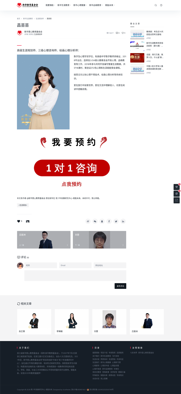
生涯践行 (95, 362)
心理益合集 (114, 365)
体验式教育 (96, 372)
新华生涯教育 (63, 5)
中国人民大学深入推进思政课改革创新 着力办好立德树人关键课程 (155, 67)
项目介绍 (104, 353)
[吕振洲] (147, 318)
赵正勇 (22, 331)
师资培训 (104, 359)
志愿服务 (120, 353)
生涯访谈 (95, 359)
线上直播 (104, 378)
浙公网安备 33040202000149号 (101, 390)
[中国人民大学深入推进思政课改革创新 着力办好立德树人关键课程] (137, 69)
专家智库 (112, 353)
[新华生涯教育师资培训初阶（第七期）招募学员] (137, 46)
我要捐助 (50, 5)
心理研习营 (116, 362)
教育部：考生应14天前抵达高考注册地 (154, 32)
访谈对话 (95, 378)
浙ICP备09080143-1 (79, 390)
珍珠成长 (95, 375)
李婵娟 (60, 331)
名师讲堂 (113, 372)
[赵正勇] (34, 318)
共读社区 (120, 359)
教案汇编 (121, 372)
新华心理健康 (79, 5)
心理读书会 (105, 365)
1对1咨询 (115, 356)
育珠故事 (105, 372)
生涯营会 (112, 359)
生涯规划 (23, 205)
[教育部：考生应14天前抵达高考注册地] (137, 35)
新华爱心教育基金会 (33, 31)
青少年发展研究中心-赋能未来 (41, 390)
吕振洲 (135, 331)
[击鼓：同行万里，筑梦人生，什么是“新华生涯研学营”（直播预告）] (137, 58)
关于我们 (95, 356)
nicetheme (66, 390)
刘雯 (96, 331)
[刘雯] (109, 318)
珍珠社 (116, 369)
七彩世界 (133, 353)
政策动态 (112, 375)
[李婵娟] (72, 318)
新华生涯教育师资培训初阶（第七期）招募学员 (154, 44)
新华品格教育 (95, 5)
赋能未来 (109, 5)
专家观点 (120, 375)
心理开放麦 (96, 369)
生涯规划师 (38, 34)
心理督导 (95, 365)
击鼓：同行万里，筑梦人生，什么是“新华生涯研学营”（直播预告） (155, 56)
